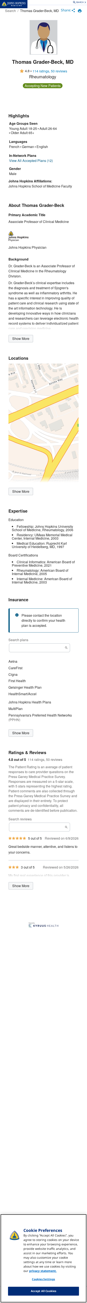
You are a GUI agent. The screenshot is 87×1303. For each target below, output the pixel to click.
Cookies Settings (43, 1279)
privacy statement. (43, 1271)
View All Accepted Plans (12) (31, 160)
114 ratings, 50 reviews (50, 71)
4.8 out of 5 (17, 759)
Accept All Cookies (43, 1291)
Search (10, 10)
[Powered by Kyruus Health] (43, 925)
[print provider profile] (79, 10)
